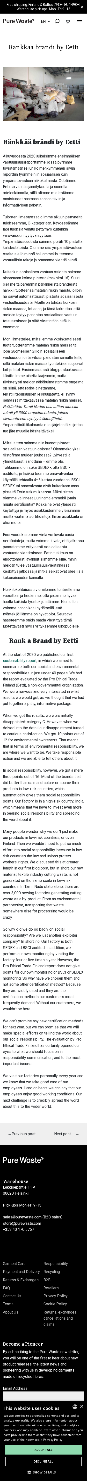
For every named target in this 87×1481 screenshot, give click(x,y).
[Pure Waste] (18, 21)
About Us (10, 1312)
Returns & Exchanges (21, 1280)
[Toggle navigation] (79, 21)
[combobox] (55, 21)
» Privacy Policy (51, 1440)
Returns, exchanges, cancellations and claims (60, 1318)
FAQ (6, 1288)
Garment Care (14, 1263)
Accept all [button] (44, 1450)
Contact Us (12, 1296)
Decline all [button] (43, 1461)
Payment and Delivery (21, 1271)
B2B (47, 1280)
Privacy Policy (56, 1296)
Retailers (51, 1288)
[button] (43, 1472)
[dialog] (43, 1441)
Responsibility (56, 1263)
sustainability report (19, 660)
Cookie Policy (55, 1304)
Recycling (52, 1271)
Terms (8, 1304)
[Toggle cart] (68, 21)
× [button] (81, 1406)
